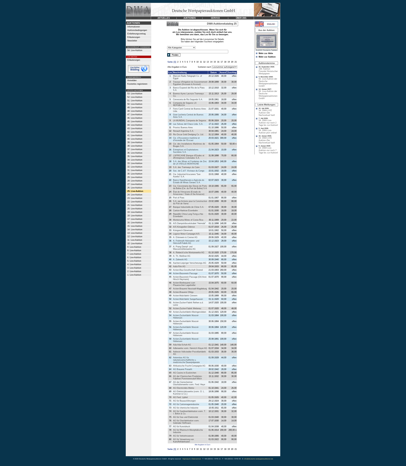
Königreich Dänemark (183, 230)
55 (170, 321)
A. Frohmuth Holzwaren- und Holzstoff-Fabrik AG (186, 242)
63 (170, 366)
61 (170, 351)
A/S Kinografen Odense (184, 227)
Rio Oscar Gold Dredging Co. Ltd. (188, 134)
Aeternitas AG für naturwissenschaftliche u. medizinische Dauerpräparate (186, 359)
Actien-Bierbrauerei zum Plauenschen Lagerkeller (184, 284)
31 (170, 223)
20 (170, 171)
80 (170, 439)
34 (170, 234)
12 (170, 131)
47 (170, 288)
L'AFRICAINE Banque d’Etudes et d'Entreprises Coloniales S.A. (188, 156)
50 (170, 299)
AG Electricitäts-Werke (183, 388)
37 (170, 246)
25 (170, 197)
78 (170, 430)
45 (170, 277)
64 (170, 369)
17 (170, 155)
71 (170, 401)
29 (170, 214)
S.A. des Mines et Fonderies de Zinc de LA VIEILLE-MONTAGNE (190, 162)
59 (170, 345)
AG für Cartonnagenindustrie (186, 404)
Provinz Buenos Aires (183, 127)
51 (170, 302)
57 (170, 333)
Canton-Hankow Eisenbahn (185, 210)
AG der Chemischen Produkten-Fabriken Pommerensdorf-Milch (187, 377)
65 (170, 373)
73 (170, 408)
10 (170, 124)
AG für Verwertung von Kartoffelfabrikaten (183, 440)
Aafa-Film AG (179, 266)
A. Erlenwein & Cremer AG (185, 237)
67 (170, 382)
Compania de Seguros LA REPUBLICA (184, 104)
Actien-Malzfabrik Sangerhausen (188, 299)
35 (170, 237)
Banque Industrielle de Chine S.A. (188, 207)
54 (170, 315)
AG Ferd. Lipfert (180, 397)
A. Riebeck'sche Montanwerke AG (188, 252)
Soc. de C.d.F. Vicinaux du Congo (188, 171)
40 (170, 259)
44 (170, 273)
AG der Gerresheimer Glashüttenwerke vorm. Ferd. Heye (189, 383)
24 (170, 192)
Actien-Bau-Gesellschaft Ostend (188, 270)
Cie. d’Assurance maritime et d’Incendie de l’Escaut (186, 139)
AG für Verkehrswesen (183, 436)
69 (170, 391)
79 (170, 436)
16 (170, 149)
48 (170, 292)
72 (170, 404)
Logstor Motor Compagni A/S (186, 234)
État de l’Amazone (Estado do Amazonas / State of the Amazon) (188, 193)
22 (170, 180)
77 (170, 426)
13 (170, 134)
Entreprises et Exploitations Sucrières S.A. (185, 150)
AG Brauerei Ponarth (182, 369)
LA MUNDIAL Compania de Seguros (189, 120)
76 (170, 420)
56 (170, 327)
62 (170, 357)
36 (170, 241)
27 (170, 207)
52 (170, 308)
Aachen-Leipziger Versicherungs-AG (189, 263)
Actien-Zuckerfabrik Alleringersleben (189, 312)
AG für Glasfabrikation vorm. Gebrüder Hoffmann (186, 421)
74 (170, 411)
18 (170, 161)
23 (170, 186)
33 (170, 230)
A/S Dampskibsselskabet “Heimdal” (189, 223)
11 (170, 127)
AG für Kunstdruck (181, 426)
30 (170, 220)
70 (170, 397)
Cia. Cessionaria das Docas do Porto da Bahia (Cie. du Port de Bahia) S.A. (190, 187)
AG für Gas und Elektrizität (185, 417)
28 (170, 210)
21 (170, 174)
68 (170, 388)
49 (170, 295)
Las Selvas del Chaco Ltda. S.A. (188, 124)
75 (170, 417)
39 (170, 256)
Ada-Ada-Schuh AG (182, 345)
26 (170, 201)
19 (170, 167)
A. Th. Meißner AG (181, 256)
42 (170, 266)
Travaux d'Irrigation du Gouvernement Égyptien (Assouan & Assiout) (190, 83)
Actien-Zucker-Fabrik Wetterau (187, 308)
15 (170, 144)
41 (170, 263)
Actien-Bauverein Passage (185, 273)
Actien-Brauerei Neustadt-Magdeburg (190, 288)
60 (170, 348)
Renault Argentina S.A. (183, 131)
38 (170, 252)
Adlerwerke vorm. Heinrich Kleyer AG (190, 348)
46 (170, 283)
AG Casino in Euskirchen (184, 373)
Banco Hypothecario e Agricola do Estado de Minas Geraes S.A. (188, 181)
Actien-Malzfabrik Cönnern (185, 295)
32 (170, 227)
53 (170, 312)
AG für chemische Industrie (185, 408)
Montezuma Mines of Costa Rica (188, 220)
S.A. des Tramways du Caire (186, 167)
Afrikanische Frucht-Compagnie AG (189, 366)
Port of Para (178, 197)
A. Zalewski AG (180, 259)
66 (170, 376)
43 (170, 270)
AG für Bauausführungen (184, 401)
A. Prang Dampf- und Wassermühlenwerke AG (184, 247)
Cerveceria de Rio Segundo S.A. (188, 99)
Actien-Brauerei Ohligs (183, 292)
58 (170, 339)
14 (170, 138)
